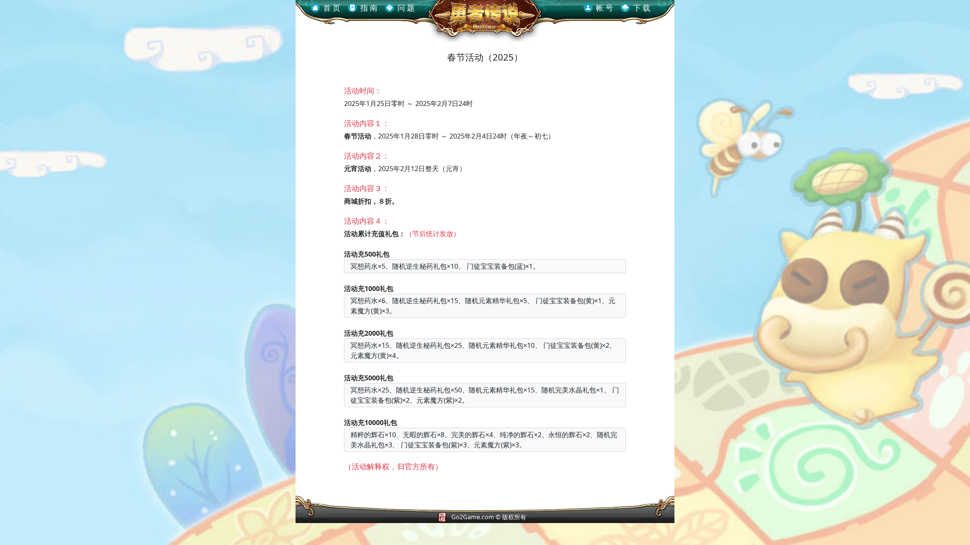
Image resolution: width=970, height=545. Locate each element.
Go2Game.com (472, 517)
